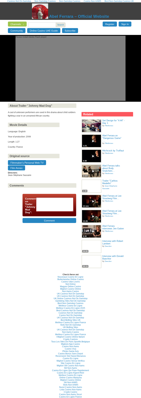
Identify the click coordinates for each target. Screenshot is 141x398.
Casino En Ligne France (70, 397)
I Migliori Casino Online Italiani (70, 337)
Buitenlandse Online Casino (70, 279)
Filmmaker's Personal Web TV (27, 162)
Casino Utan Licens (70, 282)
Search (60, 25)
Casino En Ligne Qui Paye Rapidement (70, 370)
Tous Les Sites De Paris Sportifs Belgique (70, 341)
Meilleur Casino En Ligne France (70, 322)
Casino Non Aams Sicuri (70, 394)
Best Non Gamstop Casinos (70, 303)
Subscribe (70, 30)
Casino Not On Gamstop (70, 315)
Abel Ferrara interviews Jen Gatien (113, 227)
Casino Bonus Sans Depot (70, 353)
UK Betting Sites (70, 327)
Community (16, 30)
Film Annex (16, 168)
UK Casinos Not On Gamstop (70, 294)
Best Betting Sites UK (70, 320)
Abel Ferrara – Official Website (78, 16)
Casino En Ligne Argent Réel (70, 373)
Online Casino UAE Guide (44, 30)
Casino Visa (70, 349)
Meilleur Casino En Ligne (70, 305)
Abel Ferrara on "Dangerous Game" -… (111, 138)
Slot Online (70, 284)
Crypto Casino (70, 392)
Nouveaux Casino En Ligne (70, 277)
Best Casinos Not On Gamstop (70, 310)
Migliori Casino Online (70, 289)
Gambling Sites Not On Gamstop (70, 301)
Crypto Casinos (70, 339)
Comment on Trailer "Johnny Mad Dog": (29, 205)
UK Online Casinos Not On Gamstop (71, 298)
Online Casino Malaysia (70, 377)
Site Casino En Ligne (70, 363)
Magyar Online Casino (70, 286)
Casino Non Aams (70, 346)
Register (109, 24)
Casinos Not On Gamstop (70, 313)
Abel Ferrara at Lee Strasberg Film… (111, 197)
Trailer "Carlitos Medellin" (110, 182)
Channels (17, 24)
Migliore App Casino (70, 344)
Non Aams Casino (70, 291)
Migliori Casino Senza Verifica (71, 361)
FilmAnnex (109, 126)
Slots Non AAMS (70, 385)
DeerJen (108, 246)
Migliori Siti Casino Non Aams (70, 365)
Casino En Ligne (70, 358)
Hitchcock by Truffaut (113, 150)
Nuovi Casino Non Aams (70, 387)
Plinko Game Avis (70, 351)
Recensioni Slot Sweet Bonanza (71, 356)
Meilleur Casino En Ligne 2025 (70, 308)
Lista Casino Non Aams (71, 389)
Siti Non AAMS (70, 382)
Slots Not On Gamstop (70, 325)
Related (88, 114)
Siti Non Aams (70, 368)
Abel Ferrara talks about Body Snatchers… (111, 168)
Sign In (125, 24)
